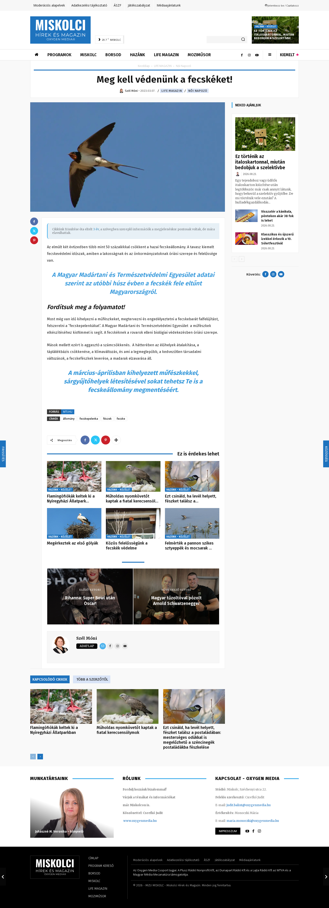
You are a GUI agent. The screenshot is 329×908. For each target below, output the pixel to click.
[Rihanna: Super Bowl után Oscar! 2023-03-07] (3, 877)
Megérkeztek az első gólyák (72, 543)
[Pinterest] (105, 440)
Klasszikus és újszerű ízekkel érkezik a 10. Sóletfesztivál (277, 239)
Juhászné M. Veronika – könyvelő (59, 831)
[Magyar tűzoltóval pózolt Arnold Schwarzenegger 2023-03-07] (326, 877)
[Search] (243, 39)
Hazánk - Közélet (265, 26)
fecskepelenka (88, 419)
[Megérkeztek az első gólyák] (74, 523)
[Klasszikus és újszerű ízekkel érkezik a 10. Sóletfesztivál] (246, 238)
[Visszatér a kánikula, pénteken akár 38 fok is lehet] (246, 215)
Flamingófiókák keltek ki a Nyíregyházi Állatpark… (71, 499)
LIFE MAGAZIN (163, 66)
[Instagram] (249, 55)
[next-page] (40, 756)
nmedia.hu (149, 821)
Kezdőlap (144, 66)
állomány (69, 419)
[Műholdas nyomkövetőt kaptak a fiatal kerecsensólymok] (133, 476)
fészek (107, 419)
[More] (116, 440)
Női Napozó (197, 90)
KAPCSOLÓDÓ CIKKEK (49, 679)
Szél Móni (86, 638)
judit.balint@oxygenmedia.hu (248, 805)
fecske (121, 419)
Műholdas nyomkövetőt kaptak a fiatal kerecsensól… (132, 499)
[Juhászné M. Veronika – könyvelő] (72, 812)
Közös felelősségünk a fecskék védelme (126, 546)
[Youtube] (257, 55)
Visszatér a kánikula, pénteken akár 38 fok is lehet (277, 216)
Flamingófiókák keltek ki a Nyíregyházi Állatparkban (54, 730)
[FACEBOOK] (253, 831)
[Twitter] (95, 440)
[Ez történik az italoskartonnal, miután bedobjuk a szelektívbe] (265, 134)
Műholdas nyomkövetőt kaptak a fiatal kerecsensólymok (127, 730)
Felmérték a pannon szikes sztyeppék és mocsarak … (189, 546)
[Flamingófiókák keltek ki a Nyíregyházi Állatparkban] (74, 476)
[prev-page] (33, 756)
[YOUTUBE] (247, 831)
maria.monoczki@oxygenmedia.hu (252, 821)
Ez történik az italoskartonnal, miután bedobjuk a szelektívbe (274, 34)
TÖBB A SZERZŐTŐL (92, 679)
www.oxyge (132, 821)
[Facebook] (241, 55)
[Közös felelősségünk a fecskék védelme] (133, 523)
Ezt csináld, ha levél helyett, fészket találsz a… (190, 499)
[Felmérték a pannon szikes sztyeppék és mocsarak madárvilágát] (192, 523)
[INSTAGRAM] (259, 831)
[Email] (103, 646)
